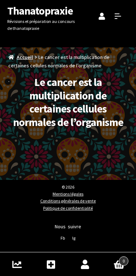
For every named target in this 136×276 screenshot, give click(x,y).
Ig (73, 238)
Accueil (25, 57)
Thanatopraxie (40, 10)
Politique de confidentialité (68, 208)
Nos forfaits (51, 264)
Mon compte (85, 264)
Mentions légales (68, 194)
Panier (113, 258)
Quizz (17, 264)
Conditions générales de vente (68, 201)
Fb (63, 238)
